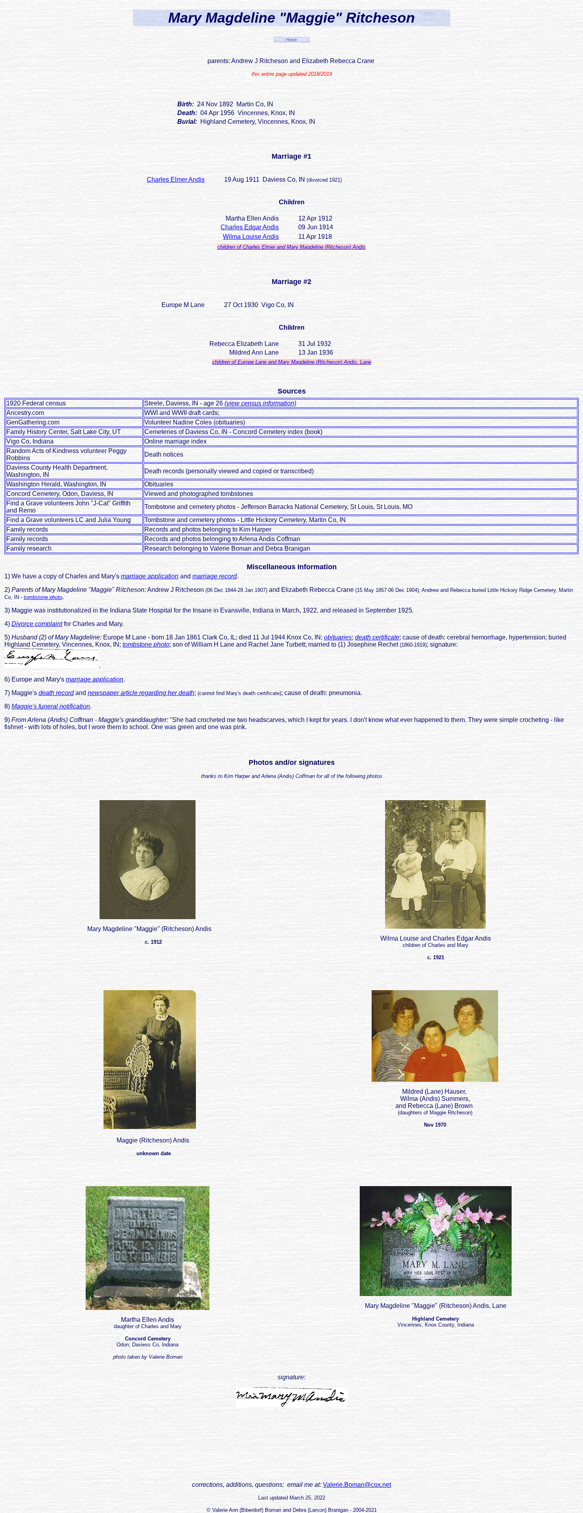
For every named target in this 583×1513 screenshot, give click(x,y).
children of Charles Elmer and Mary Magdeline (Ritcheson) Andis (291, 247)
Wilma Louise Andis (251, 236)
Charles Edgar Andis (250, 227)
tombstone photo (43, 597)
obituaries (338, 637)
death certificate (377, 637)
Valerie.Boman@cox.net (357, 1484)
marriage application (149, 576)
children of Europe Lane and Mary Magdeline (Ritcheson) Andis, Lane (291, 362)
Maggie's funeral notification (51, 706)
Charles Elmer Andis (176, 179)
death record (56, 692)
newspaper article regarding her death (141, 692)
